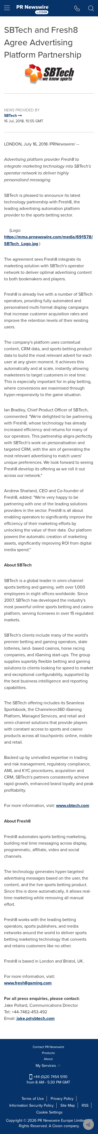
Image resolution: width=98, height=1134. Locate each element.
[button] (49, 73)
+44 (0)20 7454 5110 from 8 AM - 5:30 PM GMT (48, 1079)
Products (48, 1052)
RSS (85, 1105)
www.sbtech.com (72, 805)
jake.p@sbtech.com (36, 1018)
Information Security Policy (31, 1105)
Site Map (67, 1105)
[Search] (91, 8)
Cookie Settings (49, 1112)
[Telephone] (77, 8)
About (48, 1058)
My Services (46, 1065)
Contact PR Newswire (48, 1046)
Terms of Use (33, 1098)
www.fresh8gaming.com (28, 983)
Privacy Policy (62, 1098)
